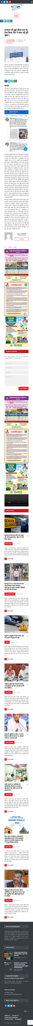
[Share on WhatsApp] (7, 21)
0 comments (9, 43)
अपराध (7, 594)
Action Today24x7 (10, 41)
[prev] (10, 953)
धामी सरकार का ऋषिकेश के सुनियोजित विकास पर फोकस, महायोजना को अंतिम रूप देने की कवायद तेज (13, 787)
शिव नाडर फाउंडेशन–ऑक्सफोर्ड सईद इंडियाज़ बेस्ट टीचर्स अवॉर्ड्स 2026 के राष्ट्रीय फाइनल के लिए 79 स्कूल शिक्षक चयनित (13, 839)
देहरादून (13, 40)
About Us (7, 1015)
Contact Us (15, 1015)
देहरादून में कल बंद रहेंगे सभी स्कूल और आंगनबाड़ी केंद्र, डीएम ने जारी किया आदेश (14, 537)
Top (25, 1011)
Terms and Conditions (11, 1017)
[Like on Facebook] (11, 21)
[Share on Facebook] (1, 21)
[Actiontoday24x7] (16, 8)
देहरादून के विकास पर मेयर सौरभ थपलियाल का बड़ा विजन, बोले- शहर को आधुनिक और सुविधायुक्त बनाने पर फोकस (14, 893)
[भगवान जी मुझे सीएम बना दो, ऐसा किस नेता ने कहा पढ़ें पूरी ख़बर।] (16, 54)
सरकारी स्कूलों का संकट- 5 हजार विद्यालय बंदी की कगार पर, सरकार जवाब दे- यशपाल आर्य (14, 736)
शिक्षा (12, 742)
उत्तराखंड (9, 40)
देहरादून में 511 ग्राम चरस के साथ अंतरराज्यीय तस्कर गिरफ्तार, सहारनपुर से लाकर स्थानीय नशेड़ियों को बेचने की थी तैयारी (14, 586)
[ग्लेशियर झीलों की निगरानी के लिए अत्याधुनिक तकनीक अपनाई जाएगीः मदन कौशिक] (16, 672)
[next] (10, 969)
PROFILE (22, 239)
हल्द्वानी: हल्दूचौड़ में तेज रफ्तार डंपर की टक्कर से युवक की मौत (14, 637)
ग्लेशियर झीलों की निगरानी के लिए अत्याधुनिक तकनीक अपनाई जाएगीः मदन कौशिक (14, 686)
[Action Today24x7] (8, 236)
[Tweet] (4, 21)
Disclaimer (18, 1019)
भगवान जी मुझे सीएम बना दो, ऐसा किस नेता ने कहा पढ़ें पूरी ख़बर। (16, 33)
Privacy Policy (8, 1019)
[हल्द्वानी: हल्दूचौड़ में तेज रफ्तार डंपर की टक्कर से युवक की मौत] (16, 624)
